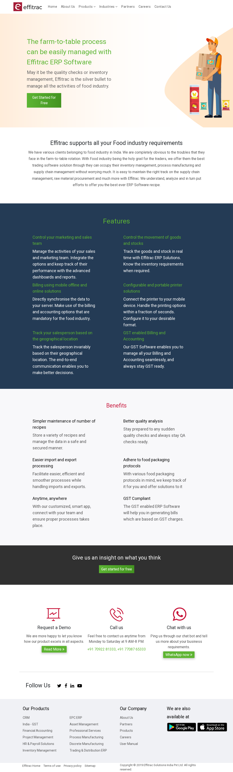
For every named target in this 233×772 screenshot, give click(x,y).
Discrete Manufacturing (87, 744)
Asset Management (84, 724)
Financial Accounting (37, 730)
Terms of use (52, 765)
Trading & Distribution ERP (88, 750)
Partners (128, 6)
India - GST (30, 724)
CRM (26, 717)
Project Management (38, 737)
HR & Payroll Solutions (38, 744)
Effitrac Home (31, 765)
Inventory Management (39, 750)
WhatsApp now (177, 655)
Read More (53, 649)
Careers (145, 6)
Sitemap (90, 765)
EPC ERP (76, 717)
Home (53, 6)
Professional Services (85, 730)
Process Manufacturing (86, 737)
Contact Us (162, 6)
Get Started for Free (44, 100)
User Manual (129, 744)
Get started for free (116, 569)
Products (126, 730)
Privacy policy (72, 765)
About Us (68, 6)
